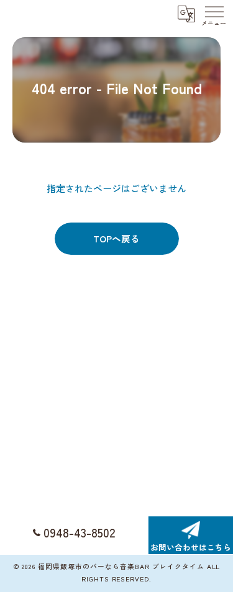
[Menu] (213, 13)
